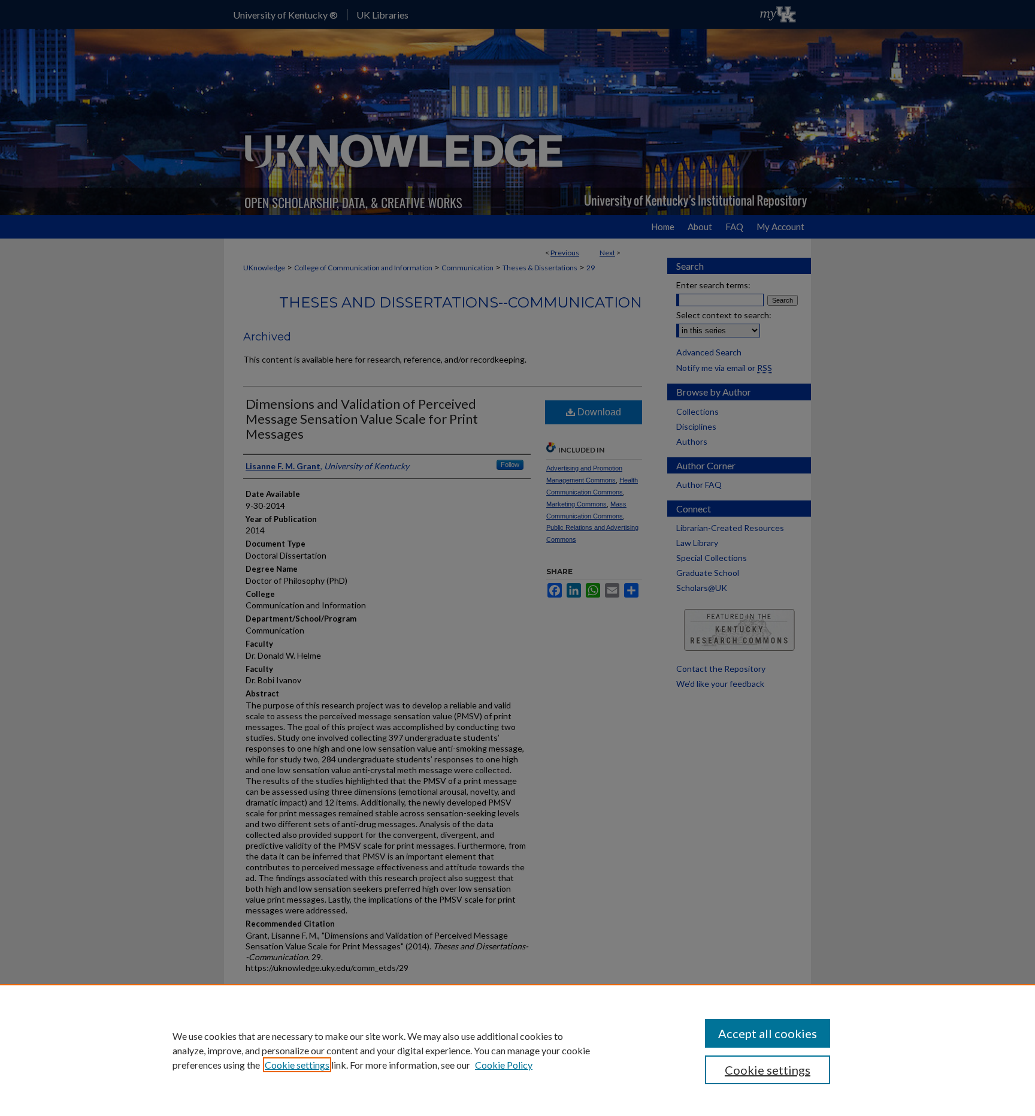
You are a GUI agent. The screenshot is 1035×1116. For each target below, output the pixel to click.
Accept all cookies (767, 1033)
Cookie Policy (503, 1064)
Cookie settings (297, 1064)
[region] (517, 1050)
